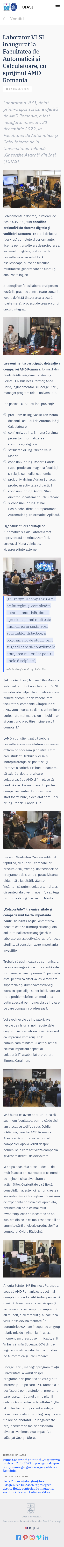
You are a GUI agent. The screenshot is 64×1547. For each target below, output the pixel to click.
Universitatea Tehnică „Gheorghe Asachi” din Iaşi (32, 1521)
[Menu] (57, 6)
